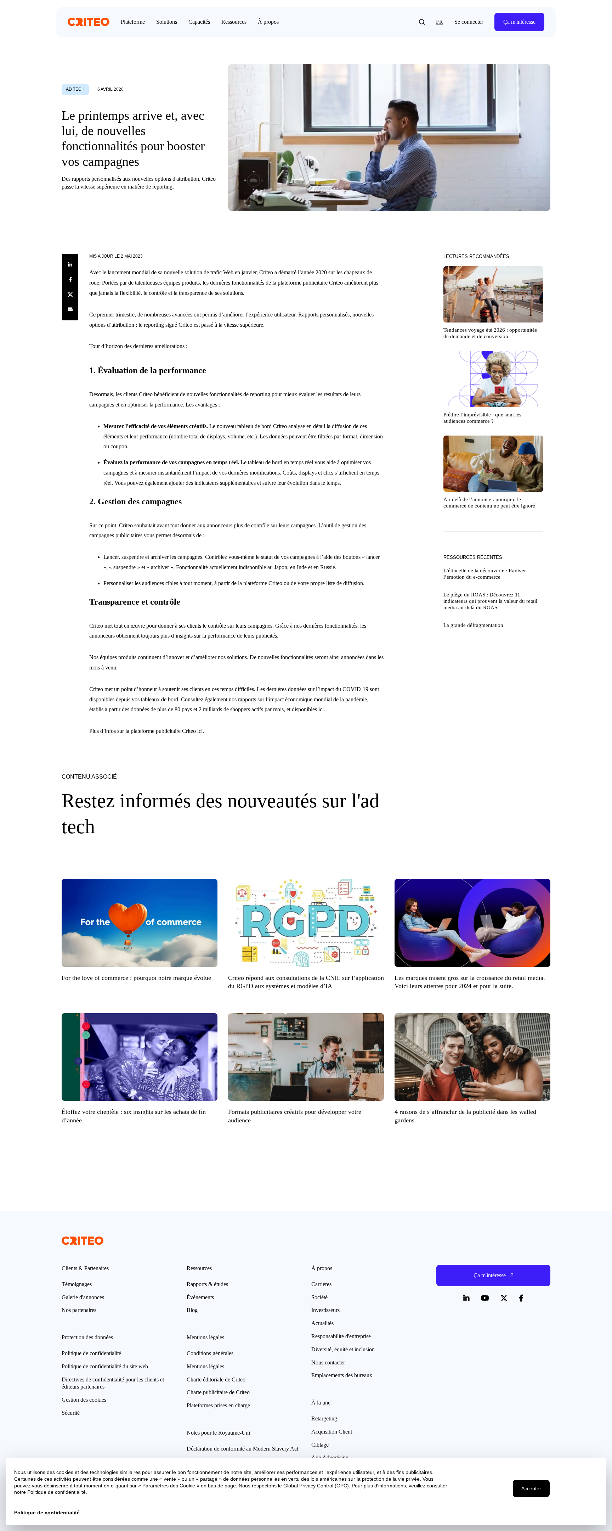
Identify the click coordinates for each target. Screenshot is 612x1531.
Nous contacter (328, 1362)
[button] (422, 22)
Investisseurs (325, 1310)
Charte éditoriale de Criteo (216, 1379)
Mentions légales (205, 1366)
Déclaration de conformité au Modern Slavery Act (242, 1449)
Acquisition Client (331, 1432)
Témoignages (77, 1284)
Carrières (321, 1284)
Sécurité (71, 1413)
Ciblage (320, 1445)
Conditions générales (210, 1353)
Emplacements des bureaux (341, 1375)
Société (319, 1297)
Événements (200, 1297)
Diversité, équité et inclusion (343, 1349)
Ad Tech (75, 89)
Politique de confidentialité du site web (105, 1366)
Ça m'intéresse (519, 22)
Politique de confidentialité (91, 1353)
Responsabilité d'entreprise (341, 1336)
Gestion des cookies (84, 1400)
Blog (192, 1310)
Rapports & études (207, 1284)
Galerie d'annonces (83, 1297)
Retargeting (324, 1418)
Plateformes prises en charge (218, 1405)
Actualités (322, 1323)
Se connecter (468, 22)
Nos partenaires (79, 1310)
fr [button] (439, 22)
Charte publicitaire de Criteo (218, 1392)
